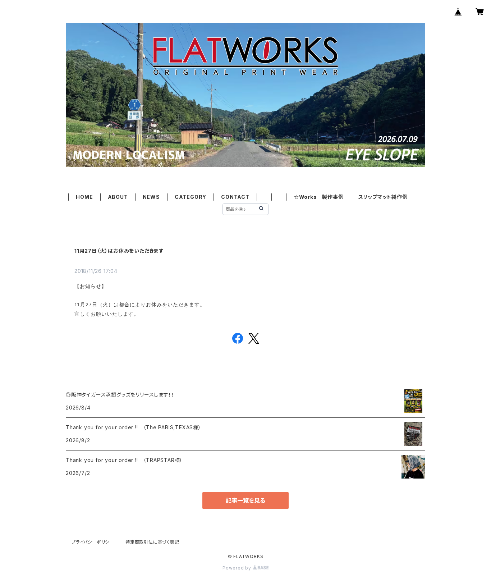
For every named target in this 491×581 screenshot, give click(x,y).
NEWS (151, 197)
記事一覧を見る (245, 500)
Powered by (237, 568)
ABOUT (118, 197)
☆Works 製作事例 (319, 197)
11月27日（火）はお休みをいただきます (119, 251)
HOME (84, 197)
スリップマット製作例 (383, 197)
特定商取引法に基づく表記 (152, 542)
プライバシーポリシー (93, 542)
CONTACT (235, 197)
